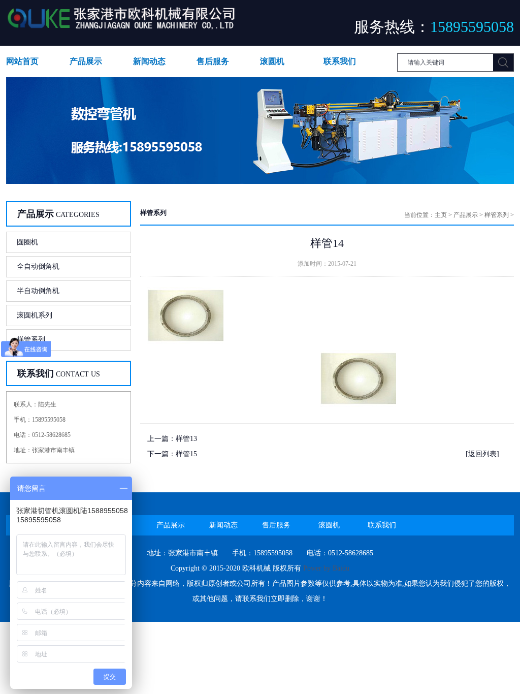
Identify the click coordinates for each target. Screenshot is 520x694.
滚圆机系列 (34, 315)
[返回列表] (482, 454)
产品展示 (86, 61)
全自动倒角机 (38, 266)
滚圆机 (272, 61)
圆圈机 (27, 242)
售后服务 (213, 61)
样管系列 (31, 339)
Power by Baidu (326, 568)
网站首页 (22, 61)
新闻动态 (149, 61)
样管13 (186, 439)
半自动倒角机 (38, 291)
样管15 (186, 454)
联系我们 (339, 61)
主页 (441, 214)
